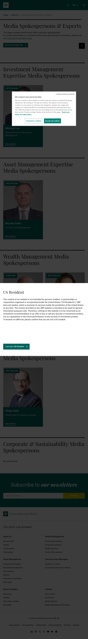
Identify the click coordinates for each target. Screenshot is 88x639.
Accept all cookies (52, 121)
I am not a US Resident (14, 346)
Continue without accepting (65, 94)
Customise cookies (33, 121)
